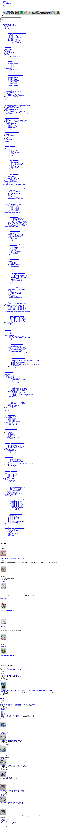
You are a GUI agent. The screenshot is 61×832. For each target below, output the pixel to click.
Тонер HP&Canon (13, 481)
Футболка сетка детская (17, 279)
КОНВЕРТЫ (8, 100)
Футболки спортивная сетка (15, 278)
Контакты (5, 828)
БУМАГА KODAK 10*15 (13, 425)
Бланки (6, 108)
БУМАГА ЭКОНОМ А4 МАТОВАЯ (17, 392)
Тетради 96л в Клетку (14, 157)
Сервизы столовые (11, 535)
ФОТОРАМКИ (8, 495)
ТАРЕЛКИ (10, 261)
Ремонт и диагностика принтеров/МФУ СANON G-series (12, 558)
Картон (6, 136)
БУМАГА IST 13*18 (12, 416)
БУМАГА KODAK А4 (12, 423)
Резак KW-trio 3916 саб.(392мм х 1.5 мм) (8, 777)
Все (15, 822)
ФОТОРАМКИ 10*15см (12, 515)
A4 (8, 408)
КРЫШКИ (10, 534)
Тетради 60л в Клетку (14, 152)
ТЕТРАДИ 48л (11, 171)
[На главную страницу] (5, 668)
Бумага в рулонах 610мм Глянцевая (19, 384)
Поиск (4, 827)
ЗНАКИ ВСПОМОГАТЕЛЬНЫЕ (12, 132)
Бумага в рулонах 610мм (15, 382)
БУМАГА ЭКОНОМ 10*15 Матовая (17, 401)
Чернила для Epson (14, 452)
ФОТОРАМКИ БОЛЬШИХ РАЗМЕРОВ (16, 521)
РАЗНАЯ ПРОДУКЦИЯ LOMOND (15, 368)
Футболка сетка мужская (17, 280)
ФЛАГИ (7, 141)
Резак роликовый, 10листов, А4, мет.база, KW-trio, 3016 (11, 740)
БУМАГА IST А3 (11, 415)
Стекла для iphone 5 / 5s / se (13, 39)
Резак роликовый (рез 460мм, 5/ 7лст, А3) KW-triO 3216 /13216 (13, 765)
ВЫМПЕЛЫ (10, 294)
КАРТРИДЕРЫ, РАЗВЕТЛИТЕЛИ (12, 437)
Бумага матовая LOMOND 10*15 (19, 363)
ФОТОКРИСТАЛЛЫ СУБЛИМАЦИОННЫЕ (17, 303)
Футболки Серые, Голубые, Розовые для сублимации (21, 274)
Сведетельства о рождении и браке (12, 523)
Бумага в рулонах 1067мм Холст (18, 390)
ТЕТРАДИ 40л (11, 176)
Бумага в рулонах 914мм (15, 378)
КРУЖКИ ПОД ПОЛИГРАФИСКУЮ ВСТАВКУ (18, 213)
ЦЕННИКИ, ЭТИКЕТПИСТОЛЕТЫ (12, 178)
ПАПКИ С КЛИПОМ (12, 83)
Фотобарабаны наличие (12, 492)
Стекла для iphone (9, 38)
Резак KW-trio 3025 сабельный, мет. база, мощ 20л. (10, 728)
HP (13, 326)
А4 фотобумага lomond (14, 357)
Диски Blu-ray (8, 28)
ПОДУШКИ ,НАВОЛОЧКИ (13, 260)
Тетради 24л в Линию (14, 169)
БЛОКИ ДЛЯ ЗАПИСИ (10, 142)
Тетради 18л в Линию (14, 167)
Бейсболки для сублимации (15, 293)
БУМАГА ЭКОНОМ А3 (12, 396)
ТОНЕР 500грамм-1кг (12, 485)
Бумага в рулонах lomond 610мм (16, 344)
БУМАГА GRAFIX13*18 (13, 418)
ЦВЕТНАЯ (10, 366)
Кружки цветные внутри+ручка (18, 242)
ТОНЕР (6, 479)
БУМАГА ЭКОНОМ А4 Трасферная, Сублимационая (21, 395)
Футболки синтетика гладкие (16, 269)
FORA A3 (10, 333)
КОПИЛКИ (10, 531)
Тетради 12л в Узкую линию (16, 164)
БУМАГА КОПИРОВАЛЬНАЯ (11, 109)
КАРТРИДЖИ (6, 304)
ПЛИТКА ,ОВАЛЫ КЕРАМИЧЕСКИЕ (16, 234)
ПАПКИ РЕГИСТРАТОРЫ (13, 69)
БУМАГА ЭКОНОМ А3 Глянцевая (17, 397)
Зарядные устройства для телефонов (12, 30)
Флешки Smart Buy (11, 436)
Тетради (7, 148)
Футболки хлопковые (14, 266)
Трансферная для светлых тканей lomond (18, 352)
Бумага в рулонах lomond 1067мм (17, 345)
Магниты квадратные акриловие (16, 219)
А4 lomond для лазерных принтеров (17, 339)
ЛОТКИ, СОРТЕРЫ (9, 110)
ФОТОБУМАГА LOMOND (13, 354)
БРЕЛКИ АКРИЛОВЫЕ (13, 214)
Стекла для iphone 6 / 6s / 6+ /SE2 (14, 40)
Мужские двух (15, 287)
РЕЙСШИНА (10, 128)
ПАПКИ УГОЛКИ (11, 76)
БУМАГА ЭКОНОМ (9, 376)
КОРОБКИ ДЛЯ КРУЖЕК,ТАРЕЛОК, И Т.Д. (17, 205)
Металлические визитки (15, 231)
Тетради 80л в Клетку (14, 154)
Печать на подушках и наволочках (7, 655)
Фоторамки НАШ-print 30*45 (16, 508)
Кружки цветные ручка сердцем (18, 239)
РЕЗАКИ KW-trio (11, 202)
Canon (13, 325)
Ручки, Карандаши (9, 84)
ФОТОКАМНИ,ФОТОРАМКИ (14, 264)
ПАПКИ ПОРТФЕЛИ (12, 81)
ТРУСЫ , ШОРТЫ (11, 295)
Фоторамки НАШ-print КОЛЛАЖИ (17, 501)
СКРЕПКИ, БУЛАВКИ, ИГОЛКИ (12, 118)
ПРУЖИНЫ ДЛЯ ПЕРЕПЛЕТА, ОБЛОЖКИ (12, 442)
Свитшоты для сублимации (15, 288)
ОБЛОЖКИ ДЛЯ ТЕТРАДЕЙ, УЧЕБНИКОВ (14, 95)
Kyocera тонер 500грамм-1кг (16, 488)
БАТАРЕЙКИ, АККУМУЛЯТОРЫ (10, 44)
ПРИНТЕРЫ (7, 192)
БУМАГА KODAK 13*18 (13, 426)
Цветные (12, 324)
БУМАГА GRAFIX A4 (12, 419)
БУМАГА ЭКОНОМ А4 (12, 391)
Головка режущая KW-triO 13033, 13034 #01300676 (10, 675)
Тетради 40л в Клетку (14, 177)
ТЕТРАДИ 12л (11, 159)
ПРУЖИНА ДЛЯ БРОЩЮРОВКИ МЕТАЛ (14, 447)
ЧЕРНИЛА (5, 448)
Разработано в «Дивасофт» (5, 830)
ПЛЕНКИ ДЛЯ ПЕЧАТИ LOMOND (15, 341)
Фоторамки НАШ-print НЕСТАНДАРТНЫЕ (19, 499)
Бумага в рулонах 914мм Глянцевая (19, 380)
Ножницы (7, 53)
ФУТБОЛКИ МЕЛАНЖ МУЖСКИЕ (19, 277)
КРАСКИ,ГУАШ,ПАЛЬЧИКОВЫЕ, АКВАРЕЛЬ (15, 101)
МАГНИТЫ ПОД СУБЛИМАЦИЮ (15, 297)
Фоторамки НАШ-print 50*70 (16, 511)
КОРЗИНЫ (10, 532)
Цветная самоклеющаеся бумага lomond (18, 348)
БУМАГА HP (8, 374)
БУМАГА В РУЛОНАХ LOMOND (15, 343)
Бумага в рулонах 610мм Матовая (19, 383)
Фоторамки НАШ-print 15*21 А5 (16, 504)
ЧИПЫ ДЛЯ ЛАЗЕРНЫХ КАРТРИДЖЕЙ (14, 493)
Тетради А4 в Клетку (14, 150)
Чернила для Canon (14, 451)
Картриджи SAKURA (9, 312)
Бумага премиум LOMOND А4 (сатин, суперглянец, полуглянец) (25, 360)
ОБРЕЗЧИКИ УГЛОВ (12, 200)
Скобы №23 (12, 66)
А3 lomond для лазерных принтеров (17, 338)
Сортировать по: (3, 669)
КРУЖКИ (10, 237)
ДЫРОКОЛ (10, 61)
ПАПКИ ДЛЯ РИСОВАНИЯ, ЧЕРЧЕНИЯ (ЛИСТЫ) (16, 120)
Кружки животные (14, 248)
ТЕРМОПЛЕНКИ (11, 255)
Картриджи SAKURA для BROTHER (17, 320)
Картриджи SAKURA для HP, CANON (18, 317)
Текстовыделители (11, 55)
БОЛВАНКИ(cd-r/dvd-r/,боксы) (9, 24)
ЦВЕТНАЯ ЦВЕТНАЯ (10, 375)
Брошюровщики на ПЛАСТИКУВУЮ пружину (17, 188)
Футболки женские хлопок (17, 268)
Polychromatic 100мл (12, 450)
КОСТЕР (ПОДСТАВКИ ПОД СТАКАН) (16, 289)
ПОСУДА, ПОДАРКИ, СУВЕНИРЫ (10, 525)
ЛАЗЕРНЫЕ (10, 323)
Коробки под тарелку (14, 207)
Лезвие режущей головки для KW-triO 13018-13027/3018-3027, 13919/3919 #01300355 (17, 704)
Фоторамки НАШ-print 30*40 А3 (16, 506)
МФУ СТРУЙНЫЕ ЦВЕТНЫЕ (14, 191)
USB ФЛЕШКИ (8, 432)
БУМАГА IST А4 (11, 414)
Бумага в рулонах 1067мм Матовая (19, 388)
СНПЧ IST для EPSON (12, 475)
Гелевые (11, 89)
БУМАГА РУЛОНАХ (12, 377)
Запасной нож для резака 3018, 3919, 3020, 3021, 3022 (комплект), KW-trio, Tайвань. (17, 715)
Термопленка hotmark (14, 256)
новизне (19, 669)
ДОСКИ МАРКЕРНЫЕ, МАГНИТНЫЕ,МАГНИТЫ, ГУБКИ (17, 105)
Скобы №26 (12, 64)
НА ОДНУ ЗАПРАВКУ (12, 480)
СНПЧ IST (7, 473)
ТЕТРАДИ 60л (11, 151)
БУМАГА (5, 329)
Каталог (12, 668)
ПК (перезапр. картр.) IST (10, 466)
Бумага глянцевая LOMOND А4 (18, 358)
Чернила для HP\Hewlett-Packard (16, 453)
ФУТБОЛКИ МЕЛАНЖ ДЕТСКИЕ (19, 276)
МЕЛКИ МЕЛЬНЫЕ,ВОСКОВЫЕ (12, 107)
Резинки (7, 134)
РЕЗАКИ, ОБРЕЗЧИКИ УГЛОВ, (12, 197)
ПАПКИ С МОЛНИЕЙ (12, 78)
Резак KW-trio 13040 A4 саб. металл (7, 752)
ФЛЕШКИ (5, 431)
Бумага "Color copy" (9, 410)
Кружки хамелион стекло (17, 246)
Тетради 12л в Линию (14, 162)
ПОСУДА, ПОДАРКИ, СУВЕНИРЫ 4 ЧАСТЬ (14, 529)
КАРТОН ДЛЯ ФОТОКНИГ (13, 367)
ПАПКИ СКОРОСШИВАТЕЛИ (14, 80)
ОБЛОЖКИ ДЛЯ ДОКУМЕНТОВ (12, 94)
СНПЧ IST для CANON (12, 474)
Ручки (9, 87)
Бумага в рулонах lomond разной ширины (18, 346)
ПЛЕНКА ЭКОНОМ (12, 406)
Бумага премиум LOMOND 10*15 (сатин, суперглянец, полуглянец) (26, 364)
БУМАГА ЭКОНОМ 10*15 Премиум (17, 403)
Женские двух (15, 285)
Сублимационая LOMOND (15, 351)
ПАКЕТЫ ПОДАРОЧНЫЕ (13, 209)
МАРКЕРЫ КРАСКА (12, 58)
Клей (6, 99)
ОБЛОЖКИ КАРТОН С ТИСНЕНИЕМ (16, 446)
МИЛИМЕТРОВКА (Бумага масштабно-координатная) (16, 113)
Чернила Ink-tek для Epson (15, 460)
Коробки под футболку (14, 208)
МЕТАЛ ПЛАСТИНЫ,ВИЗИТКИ (15, 230)
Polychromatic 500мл (12, 454)
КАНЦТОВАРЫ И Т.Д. (7, 51)
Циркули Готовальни (9, 135)
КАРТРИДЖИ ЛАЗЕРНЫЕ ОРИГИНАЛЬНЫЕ (15, 305)
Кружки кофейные (14, 252)
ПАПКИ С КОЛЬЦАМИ (13, 72)
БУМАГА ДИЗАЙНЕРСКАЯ (13, 405)
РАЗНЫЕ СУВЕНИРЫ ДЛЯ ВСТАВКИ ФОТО (17, 224)
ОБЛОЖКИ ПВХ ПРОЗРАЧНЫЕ (14, 445)
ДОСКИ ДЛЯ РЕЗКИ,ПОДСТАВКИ (15, 235)
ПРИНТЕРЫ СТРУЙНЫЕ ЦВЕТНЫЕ (15, 193)
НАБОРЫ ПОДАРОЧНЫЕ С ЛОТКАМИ (16, 111)
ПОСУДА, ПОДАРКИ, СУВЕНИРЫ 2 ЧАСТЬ (14, 527)
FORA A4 (10, 331)
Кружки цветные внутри (17, 241)
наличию (9, 669)
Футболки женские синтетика (18, 270)
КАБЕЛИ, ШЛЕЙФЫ (7, 49)
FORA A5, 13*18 (11, 332)
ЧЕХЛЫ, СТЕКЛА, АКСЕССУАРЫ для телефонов (13, 29)
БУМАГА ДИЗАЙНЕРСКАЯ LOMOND (16, 336)
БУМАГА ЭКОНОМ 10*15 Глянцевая (17, 402)
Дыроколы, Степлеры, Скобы (11, 60)
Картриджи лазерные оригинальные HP (16, 307)
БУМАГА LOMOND (9, 335)
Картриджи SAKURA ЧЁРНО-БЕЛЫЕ (15, 315)
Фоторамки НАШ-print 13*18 (16, 503)
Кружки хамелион (13, 245)
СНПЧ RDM (7, 477)
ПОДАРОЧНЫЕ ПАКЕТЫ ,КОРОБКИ (13, 204)
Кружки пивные (13, 249)
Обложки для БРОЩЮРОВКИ (11, 444)
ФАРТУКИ (10, 290)
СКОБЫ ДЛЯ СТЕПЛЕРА (13, 63)
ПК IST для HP (11, 469)
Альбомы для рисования (10, 146)
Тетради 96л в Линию (14, 156)
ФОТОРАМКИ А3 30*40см (13, 517)
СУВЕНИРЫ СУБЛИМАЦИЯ (11, 226)
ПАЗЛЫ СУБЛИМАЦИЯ (13, 253)
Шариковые (12, 90)
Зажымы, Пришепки (9, 92)
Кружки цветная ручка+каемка (18, 244)
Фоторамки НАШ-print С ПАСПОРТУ (18, 497)
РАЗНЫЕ (9, 520)
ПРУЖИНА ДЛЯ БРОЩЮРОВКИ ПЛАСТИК (14, 443)
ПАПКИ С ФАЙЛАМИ (12, 71)
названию (13, 669)
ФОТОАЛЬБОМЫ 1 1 (9, 524)
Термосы (9, 536)
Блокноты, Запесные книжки (11, 131)
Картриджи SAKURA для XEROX (17, 316)
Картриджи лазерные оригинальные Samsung (17, 308)
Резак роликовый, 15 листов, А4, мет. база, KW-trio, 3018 (12, 802)
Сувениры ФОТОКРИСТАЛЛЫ (11, 302)
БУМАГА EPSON (8, 373)
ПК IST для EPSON (12, 468)
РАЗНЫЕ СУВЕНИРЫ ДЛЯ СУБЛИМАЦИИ (17, 299)
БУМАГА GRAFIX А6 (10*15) (14, 421)
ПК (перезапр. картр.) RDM (11, 471)
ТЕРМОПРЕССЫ (11, 254)
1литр (9, 462)
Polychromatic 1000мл (12, 456)
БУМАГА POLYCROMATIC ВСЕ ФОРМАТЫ (17, 430)
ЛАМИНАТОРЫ (8, 194)
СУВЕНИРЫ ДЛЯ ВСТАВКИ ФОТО (13, 212)
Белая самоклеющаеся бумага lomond (17, 349)
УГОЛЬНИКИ (10, 124)
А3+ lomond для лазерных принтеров (17, 340)
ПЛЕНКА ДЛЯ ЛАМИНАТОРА (9, 180)
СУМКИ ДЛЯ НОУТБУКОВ (9, 440)
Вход (4, 825)
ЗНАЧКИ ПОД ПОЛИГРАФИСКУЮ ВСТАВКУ (17, 222)
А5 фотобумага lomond (14, 365)
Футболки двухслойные (15, 283)
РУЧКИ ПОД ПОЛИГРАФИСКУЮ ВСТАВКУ (17, 225)
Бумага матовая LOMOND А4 (18, 359)
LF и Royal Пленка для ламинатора (12, 182)
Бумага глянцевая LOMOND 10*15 (19, 362)
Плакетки (12, 233)
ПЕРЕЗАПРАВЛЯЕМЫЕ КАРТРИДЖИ (11, 465)
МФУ (6, 189)
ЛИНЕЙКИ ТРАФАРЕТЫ (13, 129)
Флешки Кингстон (11, 434)
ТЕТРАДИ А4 (10, 149)
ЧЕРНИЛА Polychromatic (10, 449)
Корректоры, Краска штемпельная (12, 96)
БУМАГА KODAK (9, 422)
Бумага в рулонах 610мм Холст (18, 386)
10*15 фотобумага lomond (15, 361)
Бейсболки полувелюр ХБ (15, 292)
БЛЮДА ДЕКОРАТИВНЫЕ (13, 530)
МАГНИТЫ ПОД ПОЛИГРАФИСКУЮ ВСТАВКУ (18, 216)
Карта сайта (5, 826)
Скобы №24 (12, 67)
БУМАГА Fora (8, 330)
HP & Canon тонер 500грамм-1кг (16, 486)
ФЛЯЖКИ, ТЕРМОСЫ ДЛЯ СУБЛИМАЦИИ (17, 301)
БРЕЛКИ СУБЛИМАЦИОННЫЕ (14, 227)
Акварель (9, 103)
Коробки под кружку (14, 206)
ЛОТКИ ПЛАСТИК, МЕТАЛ (14, 112)
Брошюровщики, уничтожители (11, 185)
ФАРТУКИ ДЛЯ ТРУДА (10, 139)
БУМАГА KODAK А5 (12, 424)
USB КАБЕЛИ (8, 50)
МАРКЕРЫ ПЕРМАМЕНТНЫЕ (14, 56)
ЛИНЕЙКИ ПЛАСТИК (12, 126)
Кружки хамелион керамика (18, 247)
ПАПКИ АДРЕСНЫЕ (12, 82)
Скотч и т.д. (7, 98)
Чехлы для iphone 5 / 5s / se (13, 34)
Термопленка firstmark (14, 258)
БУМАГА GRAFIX (9, 417)
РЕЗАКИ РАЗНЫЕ (11, 199)
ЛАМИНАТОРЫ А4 (12, 195)
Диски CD (7, 26)
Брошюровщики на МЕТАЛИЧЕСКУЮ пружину (18, 186)
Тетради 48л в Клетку (14, 174)
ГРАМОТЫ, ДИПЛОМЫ (10, 143)
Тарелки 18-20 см (13, 262)
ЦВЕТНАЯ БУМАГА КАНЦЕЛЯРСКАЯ (13, 147)
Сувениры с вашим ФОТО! (6, 641)
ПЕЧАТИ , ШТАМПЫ (9, 117)
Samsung (14, 327)
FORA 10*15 (10, 334)
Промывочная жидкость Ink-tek (16, 461)
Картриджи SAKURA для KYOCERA (17, 321)
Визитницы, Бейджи (9, 52)
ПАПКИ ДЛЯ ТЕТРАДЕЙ (13, 77)
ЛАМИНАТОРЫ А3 (12, 196)
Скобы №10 (12, 65)
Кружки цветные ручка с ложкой (19, 240)
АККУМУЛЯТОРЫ (9, 46)
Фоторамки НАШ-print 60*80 (16, 513)
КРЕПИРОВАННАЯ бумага (11, 179)
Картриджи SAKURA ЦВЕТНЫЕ (14, 313)
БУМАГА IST (8, 411)
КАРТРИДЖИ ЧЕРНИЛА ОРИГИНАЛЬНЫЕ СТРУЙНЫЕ (17, 311)
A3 (8, 409)
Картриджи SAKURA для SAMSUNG (17, 319)
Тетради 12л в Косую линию (16, 161)
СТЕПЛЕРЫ (10, 62)
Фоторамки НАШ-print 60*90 (16, 514)
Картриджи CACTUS (9, 322)
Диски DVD (7, 27)
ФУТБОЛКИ (10, 265)
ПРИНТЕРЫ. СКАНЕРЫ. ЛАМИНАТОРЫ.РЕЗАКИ (14, 184)
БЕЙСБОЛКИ (10, 291)
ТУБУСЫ (7, 104)
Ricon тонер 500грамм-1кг (15, 490)
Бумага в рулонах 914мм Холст (18, 381)
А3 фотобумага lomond (14, 355)
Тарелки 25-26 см (13, 263)
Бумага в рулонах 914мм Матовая (19, 379)
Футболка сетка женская (17, 281)
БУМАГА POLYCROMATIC (11, 429)
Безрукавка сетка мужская (17, 282)
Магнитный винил (14, 217)
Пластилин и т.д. (8, 140)
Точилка (7, 133)
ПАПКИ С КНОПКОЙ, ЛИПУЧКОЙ (15, 75)
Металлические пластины (15, 232)
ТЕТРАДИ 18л (11, 165)
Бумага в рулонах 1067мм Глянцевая (19, 389)
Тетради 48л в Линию (14, 172)
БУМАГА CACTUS (9, 407)
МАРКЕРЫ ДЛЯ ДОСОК (13, 57)
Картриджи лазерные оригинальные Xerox (16, 309)
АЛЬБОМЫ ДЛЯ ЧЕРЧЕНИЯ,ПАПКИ (13, 91)
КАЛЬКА (7, 97)
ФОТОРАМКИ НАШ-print (13, 496)
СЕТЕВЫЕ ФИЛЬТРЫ (10, 464)
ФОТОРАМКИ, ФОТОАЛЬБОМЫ (10, 494)
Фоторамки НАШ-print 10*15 (16, 502)
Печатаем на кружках (5, 590)
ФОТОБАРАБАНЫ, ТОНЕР (8, 478)
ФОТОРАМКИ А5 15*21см (13, 519)
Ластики (7, 119)
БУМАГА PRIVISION (9, 369)
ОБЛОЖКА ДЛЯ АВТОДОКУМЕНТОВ (16, 223)
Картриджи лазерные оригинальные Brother (16, 310)
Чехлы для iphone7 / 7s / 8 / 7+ (14, 36)
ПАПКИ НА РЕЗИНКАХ (13, 79)
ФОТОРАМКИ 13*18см (12, 516)
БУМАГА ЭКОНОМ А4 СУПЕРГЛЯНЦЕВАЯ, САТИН (21, 394)
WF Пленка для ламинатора (11, 183)
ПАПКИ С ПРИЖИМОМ (13, 73)
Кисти (6, 145)
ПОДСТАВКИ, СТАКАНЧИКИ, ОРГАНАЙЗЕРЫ (15, 121)
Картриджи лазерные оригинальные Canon (16, 306)
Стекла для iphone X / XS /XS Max (15, 42)
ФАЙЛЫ (9, 70)
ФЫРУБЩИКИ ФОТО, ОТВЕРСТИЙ (15, 198)
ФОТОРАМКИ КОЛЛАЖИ (13, 522)
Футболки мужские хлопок (17, 267)
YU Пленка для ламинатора (11, 181)
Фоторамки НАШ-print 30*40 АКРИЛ (20, 507)
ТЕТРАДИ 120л (11, 175)
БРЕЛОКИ (7, 122)
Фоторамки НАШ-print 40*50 (16, 509)
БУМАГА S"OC (8, 428)
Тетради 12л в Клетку (14, 160)
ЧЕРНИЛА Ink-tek (9, 457)
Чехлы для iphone (8, 32)
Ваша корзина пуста (4, 545)
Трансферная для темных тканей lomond (18, 353)
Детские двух (15, 284)
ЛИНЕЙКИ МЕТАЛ (12, 125)
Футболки (2, 626)
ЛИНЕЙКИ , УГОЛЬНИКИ (11, 123)
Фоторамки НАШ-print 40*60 (16, 510)
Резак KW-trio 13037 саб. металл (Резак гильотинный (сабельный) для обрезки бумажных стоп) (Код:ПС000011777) (23, 815)
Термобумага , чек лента (10, 114)
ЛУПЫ (6, 137)
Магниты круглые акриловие (16, 220)
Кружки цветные (13, 238)
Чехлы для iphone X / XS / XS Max (15, 37)
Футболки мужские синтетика (18, 273)
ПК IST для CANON (12, 467)
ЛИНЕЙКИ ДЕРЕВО (12, 127)
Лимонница (10, 538)
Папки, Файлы (8, 68)
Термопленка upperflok (14, 259)
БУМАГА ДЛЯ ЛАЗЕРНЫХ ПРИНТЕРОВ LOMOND (19, 337)
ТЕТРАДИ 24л (11, 168)
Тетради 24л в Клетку (14, 170)
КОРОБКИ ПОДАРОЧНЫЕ (13, 210)
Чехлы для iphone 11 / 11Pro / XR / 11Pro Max (17, 33)
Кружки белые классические (16, 251)
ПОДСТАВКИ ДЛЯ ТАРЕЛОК (14, 533)
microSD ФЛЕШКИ (9, 438)
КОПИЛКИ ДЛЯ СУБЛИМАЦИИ (15, 298)
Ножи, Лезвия (8, 93)
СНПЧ (4, 472)
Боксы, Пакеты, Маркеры (10, 25)
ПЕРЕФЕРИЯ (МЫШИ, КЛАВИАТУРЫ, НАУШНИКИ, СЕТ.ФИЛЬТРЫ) (18, 463)
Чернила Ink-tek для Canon (15, 459)
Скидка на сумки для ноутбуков (7, 610)
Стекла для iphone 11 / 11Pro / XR (14, 43)
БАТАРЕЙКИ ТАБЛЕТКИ (10, 48)
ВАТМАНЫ (7, 115)
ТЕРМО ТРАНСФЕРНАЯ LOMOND (15, 350)
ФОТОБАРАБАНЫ (9, 491)
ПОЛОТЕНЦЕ (11, 228)
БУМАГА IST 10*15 (12, 412)
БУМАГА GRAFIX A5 (12, 420)
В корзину (2, 680)
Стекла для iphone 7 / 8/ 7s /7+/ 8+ (14, 41)
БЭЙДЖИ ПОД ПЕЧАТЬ (13, 296)
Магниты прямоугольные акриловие (17, 218)
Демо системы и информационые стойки (13, 106)
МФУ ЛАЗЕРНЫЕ (11, 190)
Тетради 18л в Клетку (14, 166)
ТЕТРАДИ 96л (11, 155)
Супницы (10, 537)
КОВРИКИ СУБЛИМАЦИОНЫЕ (15, 236)
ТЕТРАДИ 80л (11, 153)
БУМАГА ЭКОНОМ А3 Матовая (16, 398)
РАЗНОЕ (7, 211)
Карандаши (10, 86)
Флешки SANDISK (11, 435)
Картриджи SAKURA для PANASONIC (18, 318)
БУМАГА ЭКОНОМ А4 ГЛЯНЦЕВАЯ (18, 393)
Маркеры (7, 54)
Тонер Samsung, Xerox (14, 482)
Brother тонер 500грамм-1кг (15, 489)
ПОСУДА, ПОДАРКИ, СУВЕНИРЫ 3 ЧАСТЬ (14, 528)
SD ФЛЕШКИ (8, 439)
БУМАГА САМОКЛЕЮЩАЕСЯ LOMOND (16, 347)
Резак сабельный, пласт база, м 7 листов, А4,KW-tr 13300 (12, 790)
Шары (6, 138)
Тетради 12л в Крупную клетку (16, 163)
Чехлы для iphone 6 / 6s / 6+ (13, 35)
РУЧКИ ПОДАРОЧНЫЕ (13, 85)
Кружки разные (13, 250)
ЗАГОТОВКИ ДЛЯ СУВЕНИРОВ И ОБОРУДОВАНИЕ (14, 203)
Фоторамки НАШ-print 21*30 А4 (16, 505)
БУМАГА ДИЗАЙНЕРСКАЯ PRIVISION (13, 370)
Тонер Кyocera (13, 483)
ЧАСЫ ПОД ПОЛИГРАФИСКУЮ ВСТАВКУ (17, 221)
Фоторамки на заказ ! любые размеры (8, 573)
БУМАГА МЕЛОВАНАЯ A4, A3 (14, 404)
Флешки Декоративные (12, 433)
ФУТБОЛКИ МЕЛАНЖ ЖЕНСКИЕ (19, 275)
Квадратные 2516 (15, 500)
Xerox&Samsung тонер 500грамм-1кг (17, 487)
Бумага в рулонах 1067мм (15, 387)
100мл (9, 458)
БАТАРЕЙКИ (8, 47)
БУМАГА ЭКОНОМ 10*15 (13, 400)
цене (17, 669)
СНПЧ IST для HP (11, 476)
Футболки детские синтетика (18, 271)
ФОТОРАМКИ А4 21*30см (13, 518)
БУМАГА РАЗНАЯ (9, 372)
